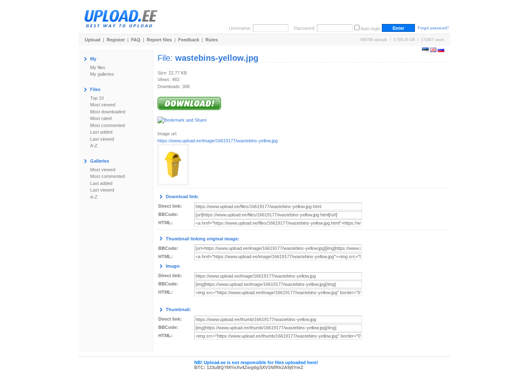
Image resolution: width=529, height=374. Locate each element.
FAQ (136, 39)
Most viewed (102, 104)
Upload (92, 39)
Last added (101, 131)
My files (97, 67)
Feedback (188, 39)
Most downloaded (107, 111)
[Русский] (441, 50)
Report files (159, 39)
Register (116, 39)
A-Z (94, 145)
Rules (211, 39)
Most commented (107, 125)
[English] (433, 50)
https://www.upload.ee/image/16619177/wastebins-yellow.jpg (217, 140)
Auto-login (370, 28)
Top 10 (97, 98)
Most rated (101, 118)
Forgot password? (433, 28)
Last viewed (102, 139)
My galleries (102, 74)
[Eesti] (425, 50)
